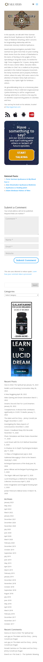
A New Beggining (10, 394)
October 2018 (9, 587)
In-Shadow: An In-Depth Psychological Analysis (21, 448)
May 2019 (7, 563)
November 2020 (10, 526)
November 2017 (10, 621)
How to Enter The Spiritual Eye (15, 385)
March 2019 (8, 570)
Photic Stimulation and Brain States (17, 436)
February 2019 (9, 573)
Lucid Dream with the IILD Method (16, 442)
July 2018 (7, 597)
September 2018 (10, 590)
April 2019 (7, 567)
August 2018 (8, 593)
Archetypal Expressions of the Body (17, 463)
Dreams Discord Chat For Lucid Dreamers (19, 404)
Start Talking (21, 155)
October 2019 (9, 550)
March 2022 (8, 512)
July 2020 (7, 529)
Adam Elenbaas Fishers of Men (18, 190)
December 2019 (10, 546)
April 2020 (7, 536)
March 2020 (8, 539)
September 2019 (10, 553)
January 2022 (9, 516)
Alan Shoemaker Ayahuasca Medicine (21, 185)
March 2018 (8, 610)
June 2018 (7, 600)
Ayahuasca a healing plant (16, 188)
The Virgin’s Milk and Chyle (13, 475)
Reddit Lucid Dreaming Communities (17, 388)
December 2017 (10, 617)
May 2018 (7, 604)
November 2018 (10, 583)
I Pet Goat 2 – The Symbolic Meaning (25, 654)
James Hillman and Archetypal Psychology (19, 469)
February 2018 (9, 614)
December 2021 (10, 519)
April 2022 (7, 509)
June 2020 (7, 533)
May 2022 (7, 506)
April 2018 (7, 607)
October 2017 (9, 624)
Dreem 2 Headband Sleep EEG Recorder (18, 430)
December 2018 (10, 580)
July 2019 (7, 556)
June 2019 (7, 560)
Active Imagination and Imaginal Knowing (19, 485)
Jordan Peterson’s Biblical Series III (16, 491)
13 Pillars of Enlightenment (13, 454)
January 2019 (9, 577)
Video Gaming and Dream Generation (17, 398)
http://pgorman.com (13, 107)
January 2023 (9, 502)
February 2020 (9, 543)
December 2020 (10, 523)
